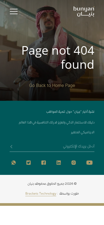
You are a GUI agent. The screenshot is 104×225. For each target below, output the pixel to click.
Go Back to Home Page (52, 86)
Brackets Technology (40, 194)
